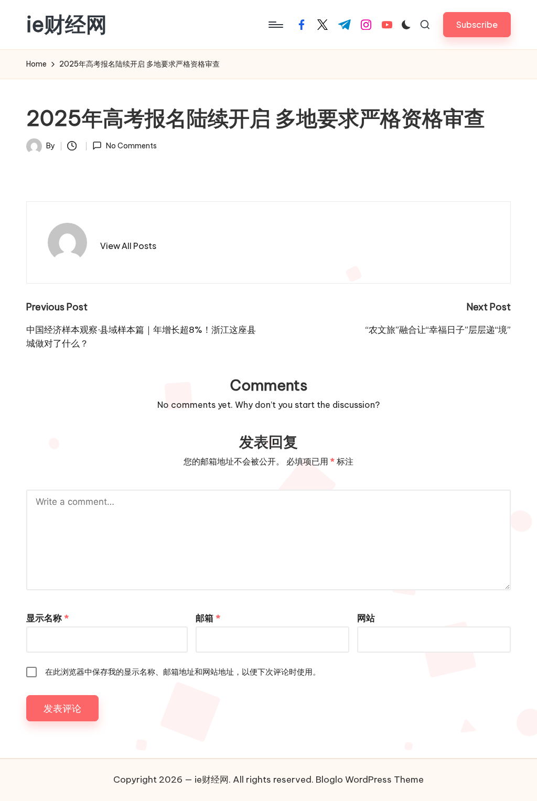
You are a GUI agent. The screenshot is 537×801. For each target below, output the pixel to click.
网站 (366, 618)
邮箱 (208, 618)
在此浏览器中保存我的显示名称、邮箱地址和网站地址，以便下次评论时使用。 (182, 672)
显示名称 (47, 618)
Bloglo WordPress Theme (370, 779)
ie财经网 (66, 24)
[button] (477, 24)
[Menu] (275, 24)
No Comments (131, 145)
